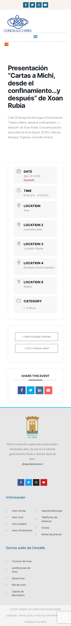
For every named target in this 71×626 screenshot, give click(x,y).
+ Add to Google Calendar (36, 336)
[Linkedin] (39, 390)
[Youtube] (45, 5)
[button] (35, 36)
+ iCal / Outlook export (36, 348)
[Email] (48, 390)
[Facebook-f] (26, 5)
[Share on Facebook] (22, 390)
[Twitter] (32, 5)
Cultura (31, 308)
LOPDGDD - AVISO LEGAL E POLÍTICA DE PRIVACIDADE (35, 615)
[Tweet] (31, 390)
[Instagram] (39, 5)
